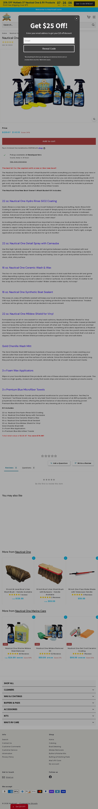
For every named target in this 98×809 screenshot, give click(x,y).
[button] (76, 18)
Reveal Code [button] (49, 48)
